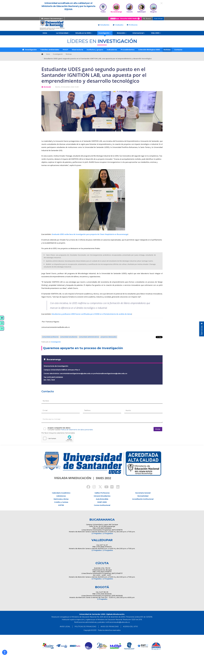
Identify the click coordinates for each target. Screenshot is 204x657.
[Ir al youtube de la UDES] (105, 487)
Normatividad (142, 496)
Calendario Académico (61, 493)
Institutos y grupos (95, 50)
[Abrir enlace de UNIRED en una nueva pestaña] (88, 646)
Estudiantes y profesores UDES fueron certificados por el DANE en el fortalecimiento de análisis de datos (91, 314)
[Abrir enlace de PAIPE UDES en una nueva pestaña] (48, 646)
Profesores (133, 25)
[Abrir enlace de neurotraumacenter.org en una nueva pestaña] (129, 646)
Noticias (167, 50)
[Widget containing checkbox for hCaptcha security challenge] (57, 438)
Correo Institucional (102, 505)
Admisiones (61, 496)
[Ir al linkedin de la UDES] (117, 487)
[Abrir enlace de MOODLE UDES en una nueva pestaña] (61, 646)
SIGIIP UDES (102, 502)
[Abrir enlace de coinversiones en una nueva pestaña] (156, 646)
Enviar (157, 429)
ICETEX (61, 505)
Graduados (119, 25)
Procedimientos (128, 50)
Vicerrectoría (77, 50)
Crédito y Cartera (61, 502)
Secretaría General (142, 493)
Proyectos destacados (109, 337)
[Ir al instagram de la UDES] (93, 487)
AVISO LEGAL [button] (65, 626)
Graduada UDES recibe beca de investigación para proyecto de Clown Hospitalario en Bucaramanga (90, 234)
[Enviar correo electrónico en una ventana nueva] (117, 622)
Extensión (121, 33)
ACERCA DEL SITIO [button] (130, 626)
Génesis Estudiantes (102, 496)
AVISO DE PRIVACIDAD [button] (110, 626)
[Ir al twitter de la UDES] (99, 487)
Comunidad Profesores (50, 337)
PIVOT (65, 50)
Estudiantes (104, 25)
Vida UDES (155, 33)
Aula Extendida (102, 499)
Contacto (178, 50)
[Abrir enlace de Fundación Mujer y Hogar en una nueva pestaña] (102, 646)
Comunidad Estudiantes (68, 337)
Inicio (45, 33)
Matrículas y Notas (61, 499)
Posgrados (108, 533)
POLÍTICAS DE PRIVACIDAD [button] (85, 626)
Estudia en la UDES (83, 33)
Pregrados (98, 533)
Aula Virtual (158, 19)
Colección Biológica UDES (149, 50)
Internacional (138, 33)
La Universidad (62, 33)
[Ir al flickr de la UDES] (111, 487)
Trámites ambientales (49, 50)
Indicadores (112, 50)
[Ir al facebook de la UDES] (87, 487)
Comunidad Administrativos (89, 337)
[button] (4, 652)
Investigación (103, 33)
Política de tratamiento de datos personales (77, 430)
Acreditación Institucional (142, 499)
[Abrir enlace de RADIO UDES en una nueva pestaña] (75, 646)
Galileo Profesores (102, 493)
